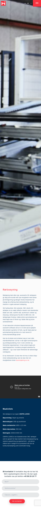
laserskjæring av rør (22, 360)
